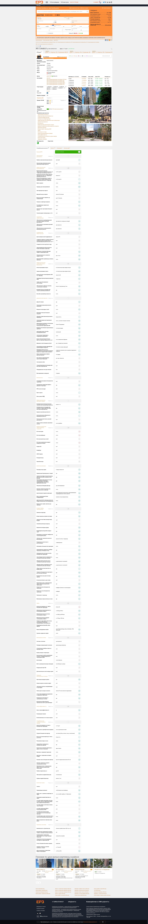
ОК (102, 921)
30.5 (91, 869)
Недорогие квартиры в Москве (100, 892)
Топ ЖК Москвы (97, 890)
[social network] (37, 913)
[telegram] (104, 2)
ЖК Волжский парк (79, 869)
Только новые (68, 29)
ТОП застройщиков (54, 2)
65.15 (48, 109)
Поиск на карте (85, 8)
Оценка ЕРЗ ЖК (74, 28)
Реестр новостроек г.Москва (48, 40)
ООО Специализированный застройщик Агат (45, 44)
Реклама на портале (40, 908)
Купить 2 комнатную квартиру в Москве (63, 890)
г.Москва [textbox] (38, 5)
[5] (82, 33)
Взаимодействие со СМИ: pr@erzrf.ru (97, 901)
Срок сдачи (74, 25)
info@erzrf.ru (72, 901)
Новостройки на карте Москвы (100, 888)
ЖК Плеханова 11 (60, 869)
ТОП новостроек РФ (63, 56)
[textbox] (78, 19)
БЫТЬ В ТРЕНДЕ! (74, 2)
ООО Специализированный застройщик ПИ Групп (47, 42)
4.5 (52, 76)
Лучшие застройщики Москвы (42, 892)
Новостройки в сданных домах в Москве (102, 895)
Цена (38, 25)
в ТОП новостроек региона (57, 109)
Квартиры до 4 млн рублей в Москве (82, 893)
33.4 (53, 869)
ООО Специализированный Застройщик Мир (78, 42)
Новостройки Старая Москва (41, 890)
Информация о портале (41, 906)
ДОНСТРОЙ (56, 40)
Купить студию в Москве (60, 893)
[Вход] (111, 2)
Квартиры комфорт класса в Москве (82, 888)
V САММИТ (95, 2)
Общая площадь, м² (58, 25)
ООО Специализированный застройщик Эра (63, 42)
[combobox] (40, 5)
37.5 (72, 869)
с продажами (50, 33)
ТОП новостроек (65, 2)
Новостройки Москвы (40, 888)
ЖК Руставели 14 (41, 869)
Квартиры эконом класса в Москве (82, 890)
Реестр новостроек (39, 40)
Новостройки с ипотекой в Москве (62, 895)
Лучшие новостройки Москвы (80, 895)
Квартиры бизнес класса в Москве (82, 892)
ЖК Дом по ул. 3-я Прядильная (102, 869)
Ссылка (48, 91)
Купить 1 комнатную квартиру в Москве (63, 888)
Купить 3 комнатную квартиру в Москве (63, 892)
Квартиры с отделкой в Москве (100, 893)
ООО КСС (37, 42)
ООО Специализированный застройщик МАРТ (56, 83)
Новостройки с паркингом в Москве (43, 893)
